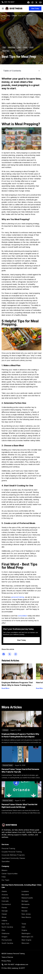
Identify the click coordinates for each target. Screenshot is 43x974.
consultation (22, 616)
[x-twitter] (36, 2)
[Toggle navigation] (3, 8)
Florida (4, 908)
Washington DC (27, 937)
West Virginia (26, 940)
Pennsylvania (7, 940)
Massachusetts (27, 898)
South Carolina (7, 943)
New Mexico (26, 917)
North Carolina (7, 927)
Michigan (25, 901)
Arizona (5, 895)
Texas (24, 924)
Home (3, 15)
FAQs (4, 877)
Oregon (4, 937)
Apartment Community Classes (13, 858)
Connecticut (6, 904)
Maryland (25, 895)
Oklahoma (5, 933)
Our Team (5, 880)
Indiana (4, 920)
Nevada (24, 911)
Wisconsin (25, 943)
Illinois (4, 917)
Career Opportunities (10, 874)
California (5, 898)
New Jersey (26, 914)
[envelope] (40, 2)
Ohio (3, 930)
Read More (5, 688)
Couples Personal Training (12, 852)
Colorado (5, 901)
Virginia (24, 930)
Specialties (6, 861)
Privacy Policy (6, 961)
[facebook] (28, 2)
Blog (8, 15)
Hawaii (4, 914)
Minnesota (25, 904)
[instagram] (32, 2)
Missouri (25, 908)
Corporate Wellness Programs (13, 855)
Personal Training (8, 848)
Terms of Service (7, 957)
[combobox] (21, 71)
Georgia (5, 911)
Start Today (35, 8)
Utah (23, 927)
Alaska (4, 891)
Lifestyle (14, 15)
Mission (4, 870)
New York (5, 924)
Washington (26, 933)
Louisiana (25, 891)
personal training (17, 597)
